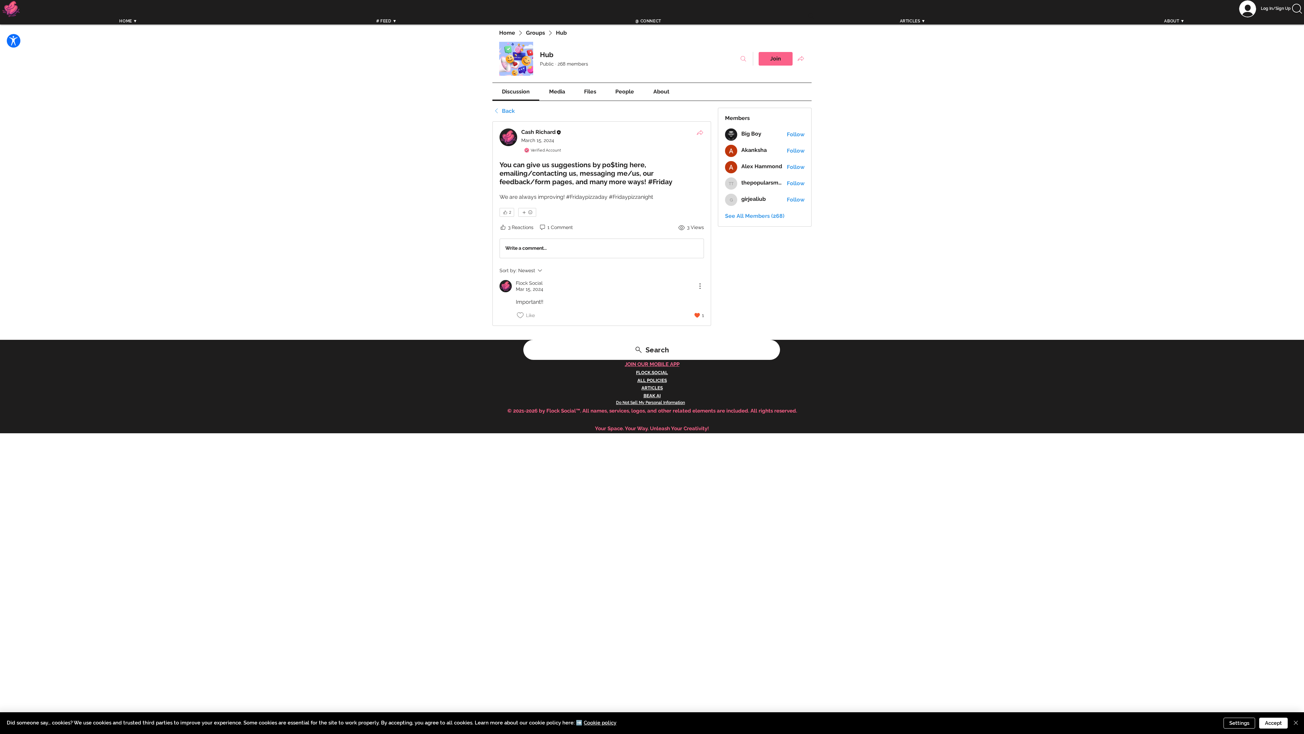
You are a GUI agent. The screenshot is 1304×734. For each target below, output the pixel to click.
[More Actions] (700, 286)
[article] (601, 223)
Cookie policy (600, 723)
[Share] (700, 132)
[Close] (1296, 723)
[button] (1297, 9)
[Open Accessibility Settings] (13, 41)
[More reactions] (527, 212)
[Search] (811, 16)
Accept (1273, 723)
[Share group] (801, 58)
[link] (516, 91)
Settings (1239, 723)
